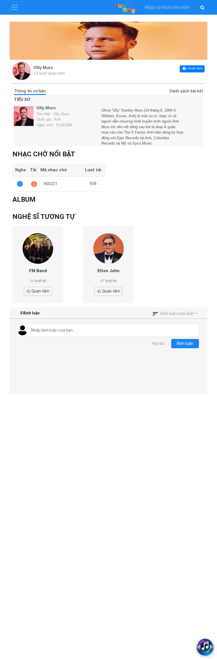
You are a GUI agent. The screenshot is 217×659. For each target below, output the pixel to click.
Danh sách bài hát (186, 91)
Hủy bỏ (158, 343)
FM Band (38, 270)
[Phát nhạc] (20, 184)
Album (24, 199)
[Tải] (34, 184)
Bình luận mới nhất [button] (177, 313)
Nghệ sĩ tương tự (43, 217)
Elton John (108, 270)
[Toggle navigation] (15, 7)
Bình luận (185, 343)
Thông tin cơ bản (30, 91)
